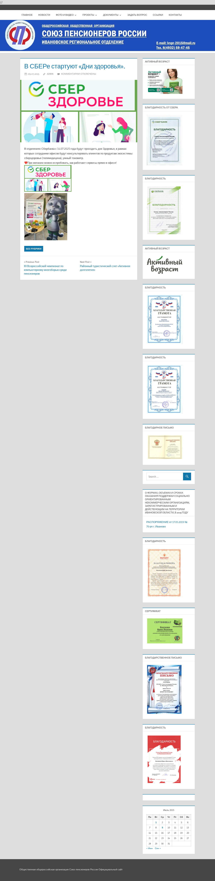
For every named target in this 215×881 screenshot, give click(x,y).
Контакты (175, 14)
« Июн (149, 848)
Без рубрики (33, 248)
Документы (110, 14)
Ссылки (158, 14)
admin (50, 73)
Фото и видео (65, 14)
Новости (44, 14)
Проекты (88, 14)
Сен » (158, 848)
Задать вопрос (137, 14)
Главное (27, 14)
